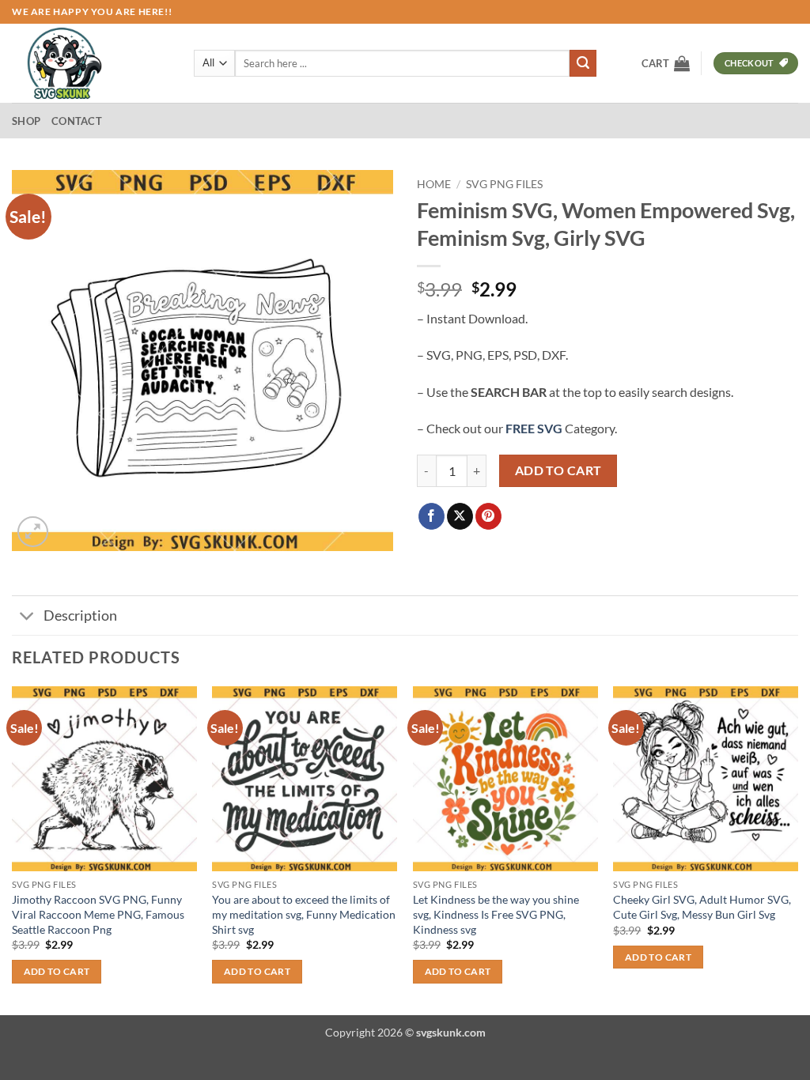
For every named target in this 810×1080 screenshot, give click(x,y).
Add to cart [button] (57, 971)
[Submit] (583, 63)
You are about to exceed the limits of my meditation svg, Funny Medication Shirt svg (304, 914)
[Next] (797, 849)
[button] (666, 63)
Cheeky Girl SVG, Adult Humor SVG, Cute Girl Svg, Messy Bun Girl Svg (702, 907)
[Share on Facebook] (431, 516)
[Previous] (13, 849)
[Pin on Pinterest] (488, 516)
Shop (26, 121)
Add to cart (558, 470)
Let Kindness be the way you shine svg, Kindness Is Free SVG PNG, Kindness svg (496, 914)
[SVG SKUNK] (91, 63)
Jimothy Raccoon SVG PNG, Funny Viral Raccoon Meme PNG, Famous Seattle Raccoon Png (98, 914)
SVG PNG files (504, 184)
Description (80, 615)
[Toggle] (27, 617)
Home (434, 184)
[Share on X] (460, 516)
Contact (76, 121)
